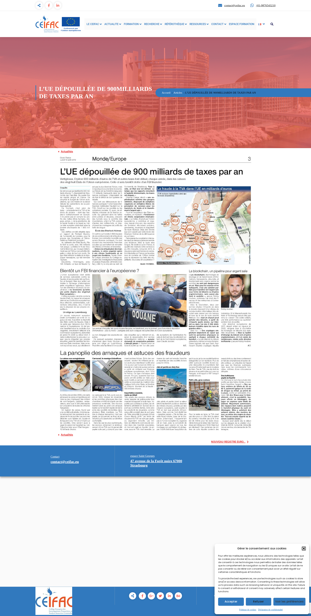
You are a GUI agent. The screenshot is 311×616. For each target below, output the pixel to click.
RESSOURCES (198, 24)
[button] (304, 548)
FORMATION (131, 24)
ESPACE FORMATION (241, 24)
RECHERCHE (151, 24)
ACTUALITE (111, 24)
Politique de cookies (247, 609)
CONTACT (217, 24)
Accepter (231, 601)
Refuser (258, 601)
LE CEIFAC (93, 24)
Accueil (166, 92)
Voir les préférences (289, 601)
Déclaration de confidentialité (270, 609)
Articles (177, 92)
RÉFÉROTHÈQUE (174, 24)
